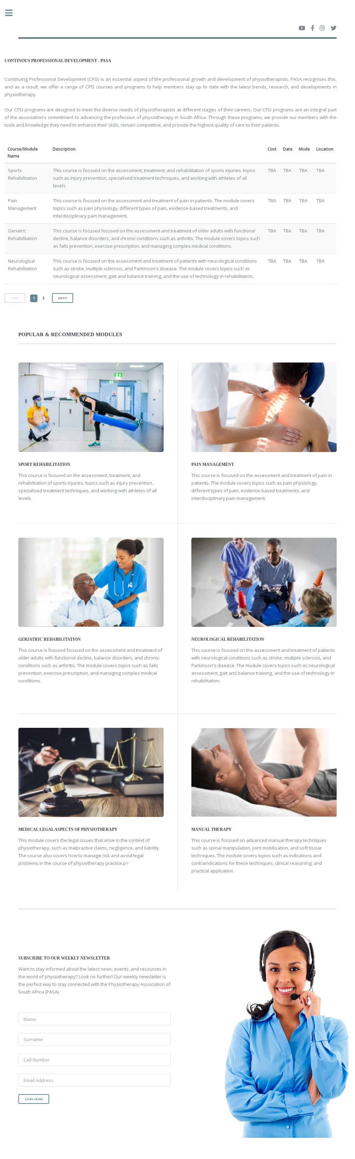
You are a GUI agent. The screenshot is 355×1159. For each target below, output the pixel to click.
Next (62, 298)
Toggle (12, 13)
